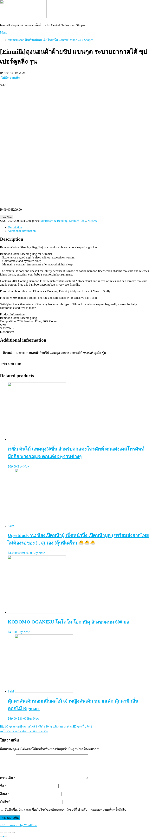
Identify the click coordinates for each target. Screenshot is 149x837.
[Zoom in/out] (13, 832)
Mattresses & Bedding (54, 220)
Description (15, 227)
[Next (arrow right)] (5, 836)
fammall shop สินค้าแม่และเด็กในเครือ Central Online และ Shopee (50, 39)
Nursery (92, 220)
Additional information (22, 230)
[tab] (78, 227)
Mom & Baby (77, 220)
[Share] (5, 832)
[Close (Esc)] (1, 832)
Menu (3, 32)
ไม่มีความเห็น (10, 77)
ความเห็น (7, 777)
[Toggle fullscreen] (9, 832)
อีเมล (4, 793)
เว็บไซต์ (5, 801)
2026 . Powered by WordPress (18, 825)
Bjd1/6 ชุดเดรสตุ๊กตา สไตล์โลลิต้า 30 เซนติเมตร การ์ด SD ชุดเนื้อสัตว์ (46, 726)
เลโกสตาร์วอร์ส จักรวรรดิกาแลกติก (24, 731)
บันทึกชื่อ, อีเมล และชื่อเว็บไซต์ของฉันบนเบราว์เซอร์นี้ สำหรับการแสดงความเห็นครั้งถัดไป (65, 809)
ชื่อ (3, 785)
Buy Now (7, 217)
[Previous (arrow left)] (1, 836)
